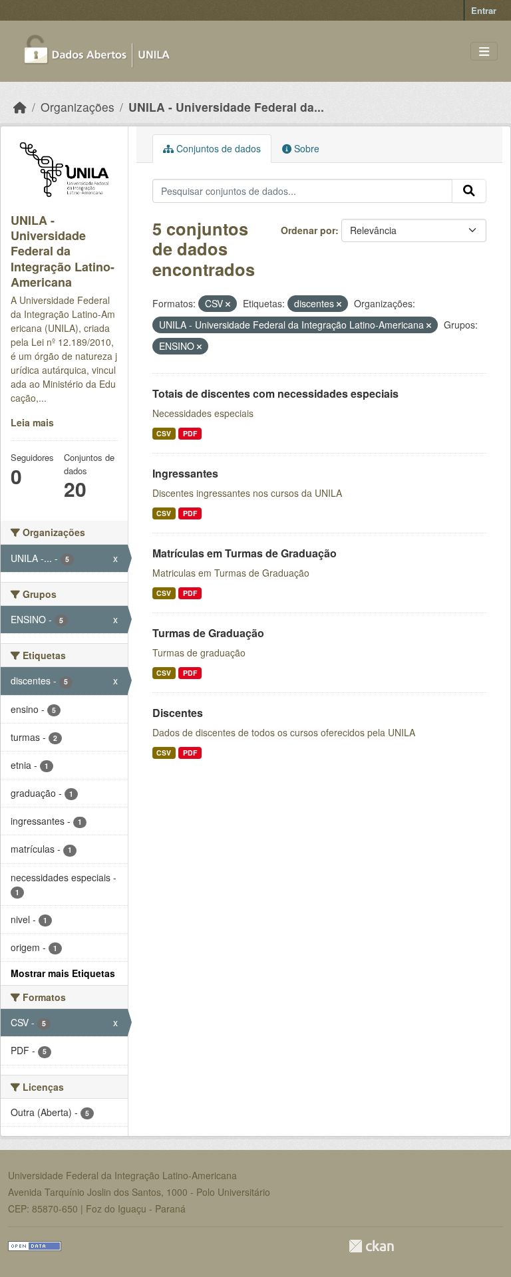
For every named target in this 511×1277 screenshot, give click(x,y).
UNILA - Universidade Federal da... (226, 106)
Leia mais (32, 422)
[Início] (20, 106)
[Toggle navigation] (484, 51)
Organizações (77, 106)
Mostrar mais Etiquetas (63, 973)
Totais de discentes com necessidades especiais (275, 393)
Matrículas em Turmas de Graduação (244, 553)
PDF (190, 433)
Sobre (305, 148)
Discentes (177, 712)
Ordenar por (308, 230)
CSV (163, 433)
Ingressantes (185, 473)
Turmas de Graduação (208, 632)
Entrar (483, 10)
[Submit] (469, 191)
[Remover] (228, 304)
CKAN (371, 1246)
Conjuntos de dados (217, 148)
